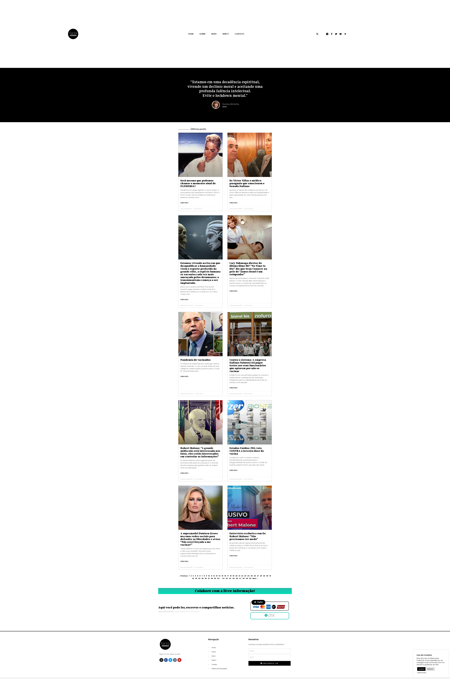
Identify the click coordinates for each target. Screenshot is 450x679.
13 (217, 576)
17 (228, 576)
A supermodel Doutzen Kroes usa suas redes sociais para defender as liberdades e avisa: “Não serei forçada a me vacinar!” (200, 539)
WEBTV (225, 34)
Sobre (202, 34)
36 (206, 578)
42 (223, 578)
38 (212, 578)
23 (245, 576)
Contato (239, 34)
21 (239, 576)
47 (240, 578)
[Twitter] (336, 34)
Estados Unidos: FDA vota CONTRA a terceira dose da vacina (246, 451)
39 (215, 578)
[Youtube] (340, 34)
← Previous (183, 576)
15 (222, 576)
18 (230, 576)
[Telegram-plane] (345, 34)
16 (225, 576)
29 (264, 576)
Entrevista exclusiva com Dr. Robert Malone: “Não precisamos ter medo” (247, 536)
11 (211, 576)
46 (237, 578)
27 (258, 576)
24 (248, 576)
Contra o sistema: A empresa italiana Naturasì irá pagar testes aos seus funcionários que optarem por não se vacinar (247, 365)
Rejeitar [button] (430, 669)
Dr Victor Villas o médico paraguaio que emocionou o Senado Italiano (246, 183)
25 (252, 576)
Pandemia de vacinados (195, 360)
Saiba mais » (184, 203)
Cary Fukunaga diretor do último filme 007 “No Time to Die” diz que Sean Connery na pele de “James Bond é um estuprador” (248, 269)
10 (209, 576)
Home (191, 34)
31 (270, 576)
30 (267, 576)
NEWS (214, 34)
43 (227, 578)
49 (247, 578)
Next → (255, 578)
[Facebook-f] (332, 34)
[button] (317, 34)
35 (203, 578)
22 (242, 576)
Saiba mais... (422, 672)
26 (255, 576)
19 (233, 576)
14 (219, 576)
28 (261, 576)
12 (214, 576)
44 (230, 578)
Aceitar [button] (421, 669)
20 (236, 576)
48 (243, 578)
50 (250, 578)
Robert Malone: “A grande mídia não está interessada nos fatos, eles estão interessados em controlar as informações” (200, 452)
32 (193, 578)
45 (233, 578)
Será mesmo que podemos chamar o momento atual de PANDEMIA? (198, 183)
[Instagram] (161, 660)
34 (199, 578)
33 (196, 578)
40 (218, 578)
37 (209, 578)
